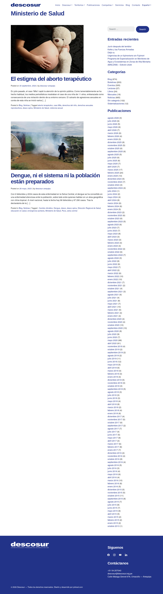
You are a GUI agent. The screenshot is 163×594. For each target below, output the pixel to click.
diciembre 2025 (115, 142)
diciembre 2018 (115, 379)
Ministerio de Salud (41, 108)
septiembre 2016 (115, 462)
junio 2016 (112, 471)
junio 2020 (112, 337)
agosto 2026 (113, 117)
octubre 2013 (113, 526)
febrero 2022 (113, 276)
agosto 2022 (113, 258)
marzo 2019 (113, 370)
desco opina (28, 108)
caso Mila (57, 105)
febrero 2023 (113, 242)
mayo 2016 (113, 474)
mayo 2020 (113, 340)
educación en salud (18, 210)
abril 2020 (112, 343)
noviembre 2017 (115, 419)
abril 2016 (112, 477)
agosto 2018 (113, 392)
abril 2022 (112, 270)
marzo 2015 (113, 516)
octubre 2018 (113, 385)
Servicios (119, 5)
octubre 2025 (113, 148)
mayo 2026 (113, 127)
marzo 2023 (113, 239)
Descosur (66, 5)
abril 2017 (112, 440)
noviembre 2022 (115, 248)
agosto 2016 (113, 465)
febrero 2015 (113, 519)
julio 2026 (112, 120)
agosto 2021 (113, 294)
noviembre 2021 (115, 285)
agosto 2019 (113, 355)
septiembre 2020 (115, 328)
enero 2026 (113, 139)
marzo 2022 (113, 273)
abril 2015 (112, 513)
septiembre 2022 (115, 254)
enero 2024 (113, 209)
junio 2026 (112, 123)
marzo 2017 (113, 443)
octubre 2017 (113, 422)
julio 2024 (112, 190)
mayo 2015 (113, 510)
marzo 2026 (113, 133)
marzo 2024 (113, 203)
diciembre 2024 (115, 178)
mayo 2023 (113, 233)
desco (63, 208)
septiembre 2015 (115, 498)
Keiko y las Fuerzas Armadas (121, 49)
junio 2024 (112, 194)
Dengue (57, 208)
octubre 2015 (113, 495)
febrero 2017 (113, 446)
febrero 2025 (113, 172)
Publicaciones (93, 5)
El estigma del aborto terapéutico (51, 79)
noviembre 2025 (115, 145)
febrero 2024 (113, 206)
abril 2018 (112, 404)
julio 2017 (112, 431)
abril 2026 (112, 130)
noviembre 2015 (115, 492)
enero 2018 (113, 413)
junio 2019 (112, 361)
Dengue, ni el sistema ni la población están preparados (55, 178)
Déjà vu (111, 52)
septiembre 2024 (115, 187)
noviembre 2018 (115, 382)
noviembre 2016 (115, 456)
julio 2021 (112, 297)
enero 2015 (113, 523)
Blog (128, 5)
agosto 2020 (113, 331)
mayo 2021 (113, 303)
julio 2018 (112, 395)
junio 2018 (112, 398)
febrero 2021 (113, 312)
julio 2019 (112, 358)
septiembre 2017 (115, 425)
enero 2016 (113, 486)
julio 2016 (112, 468)
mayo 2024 (113, 197)
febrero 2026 (113, 136)
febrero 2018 (113, 410)
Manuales (112, 94)
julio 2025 (112, 157)
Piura (64, 210)
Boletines (112, 82)
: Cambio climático (45, 208)
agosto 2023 (113, 224)
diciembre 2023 (115, 212)
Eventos (111, 85)
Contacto (136, 5)
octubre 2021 (113, 288)
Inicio (57, 5)
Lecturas (111, 88)
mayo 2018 (113, 401)
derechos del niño (69, 105)
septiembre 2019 (115, 352)
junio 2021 (112, 300)
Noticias (26, 105)
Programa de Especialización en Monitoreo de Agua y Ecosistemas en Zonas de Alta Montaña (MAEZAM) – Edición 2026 (129, 61)
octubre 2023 (113, 218)
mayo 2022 (113, 267)
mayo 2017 (113, 437)
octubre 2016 (113, 459)
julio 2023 (112, 227)
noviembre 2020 (115, 321)
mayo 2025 (113, 163)
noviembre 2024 (115, 181)
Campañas (107, 5)
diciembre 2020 (115, 318)
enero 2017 (113, 449)
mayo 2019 (113, 364)
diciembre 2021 (115, 282)
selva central (72, 210)
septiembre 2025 (115, 151)
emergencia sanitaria (36, 210)
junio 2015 (112, 507)
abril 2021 (112, 306)
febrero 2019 (113, 373)
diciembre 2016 (115, 452)
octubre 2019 (113, 349)
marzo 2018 (113, 407)
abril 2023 (112, 236)
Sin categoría (114, 100)
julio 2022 (112, 261)
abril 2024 (112, 200)
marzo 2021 (113, 309)
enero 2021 (113, 315)
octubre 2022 (113, 251)
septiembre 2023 (115, 221)
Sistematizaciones (116, 103)
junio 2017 (112, 434)
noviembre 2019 (115, 346)
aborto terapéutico (45, 105)
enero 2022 (113, 279)
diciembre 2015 (115, 489)
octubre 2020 (113, 325)
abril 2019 (112, 367)
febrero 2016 (113, 483)
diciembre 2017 (115, 416)
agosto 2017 (113, 428)
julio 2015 (112, 504)
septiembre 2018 (115, 388)
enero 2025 (113, 175)
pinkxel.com (78, 587)
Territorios (78, 5)
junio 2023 (112, 230)
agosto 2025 (113, 154)
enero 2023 (113, 245)
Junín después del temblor (119, 46)
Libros (110, 91)
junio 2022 (112, 264)
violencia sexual (56, 108)
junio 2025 (112, 160)
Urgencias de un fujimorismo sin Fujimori (126, 55)
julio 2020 (112, 334)
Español (146, 5)
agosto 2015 (113, 501)
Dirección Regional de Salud (89, 208)
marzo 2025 (113, 169)
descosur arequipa (47, 85)
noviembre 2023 (115, 215)
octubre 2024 (113, 184)
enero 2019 (113, 376)
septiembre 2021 (115, 291)
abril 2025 (112, 166)
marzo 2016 (113, 480)
